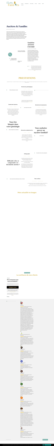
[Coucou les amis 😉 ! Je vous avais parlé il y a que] (44, 254)
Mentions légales (45, 439)
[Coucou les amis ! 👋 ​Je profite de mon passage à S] (44, 202)
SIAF (34, 70)
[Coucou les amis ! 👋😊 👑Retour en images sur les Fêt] (10, 215)
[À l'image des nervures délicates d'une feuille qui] (27, 200)
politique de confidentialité (12, 291)
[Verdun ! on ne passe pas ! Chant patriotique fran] (27, 236)
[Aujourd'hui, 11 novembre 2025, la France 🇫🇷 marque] (35, 247)
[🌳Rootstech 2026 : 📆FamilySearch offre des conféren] (19, 249)
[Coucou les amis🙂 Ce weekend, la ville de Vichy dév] (19, 204)
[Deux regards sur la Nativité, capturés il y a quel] (35, 207)
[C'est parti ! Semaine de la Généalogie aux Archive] (10, 247)
